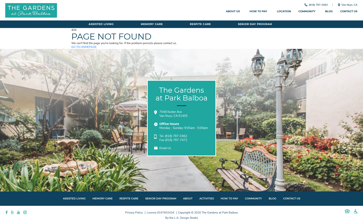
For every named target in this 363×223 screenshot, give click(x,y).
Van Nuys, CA (349, 5)
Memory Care (152, 24)
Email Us (165, 148)
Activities (206, 198)
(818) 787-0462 (318, 5)
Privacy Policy (134, 212)
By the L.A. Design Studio (181, 218)
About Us (233, 11)
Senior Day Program (255, 24)
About (188, 198)
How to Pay (258, 11)
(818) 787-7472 (176, 140)
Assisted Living (101, 24)
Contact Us (348, 11)
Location (284, 11)
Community (306, 11)
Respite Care (200, 24)
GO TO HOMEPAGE (84, 47)
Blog (329, 11)
